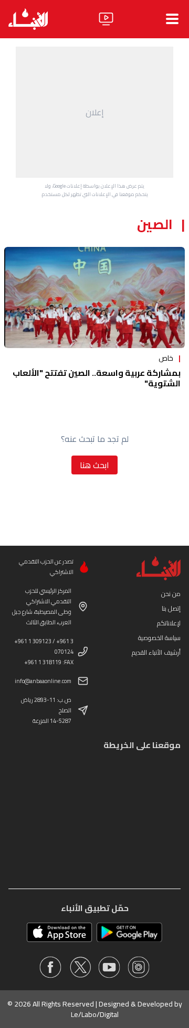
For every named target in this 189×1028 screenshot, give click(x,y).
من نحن (171, 594)
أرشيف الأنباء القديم (156, 652)
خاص (166, 358)
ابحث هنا (94, 465)
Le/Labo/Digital (95, 1014)
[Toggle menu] (172, 19)
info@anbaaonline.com (43, 681)
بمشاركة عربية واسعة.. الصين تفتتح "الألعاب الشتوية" (97, 378)
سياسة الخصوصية (159, 638)
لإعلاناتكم (169, 623)
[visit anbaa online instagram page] (138, 967)
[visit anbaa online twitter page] (79, 967)
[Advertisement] (94, 112)
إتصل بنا (171, 608)
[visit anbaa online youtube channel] (109, 967)
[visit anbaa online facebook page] (50, 967)
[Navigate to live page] (106, 19)
